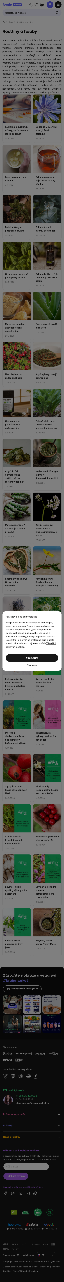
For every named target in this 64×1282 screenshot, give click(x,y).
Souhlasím (32, 658)
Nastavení (32, 665)
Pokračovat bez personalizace (21, 616)
